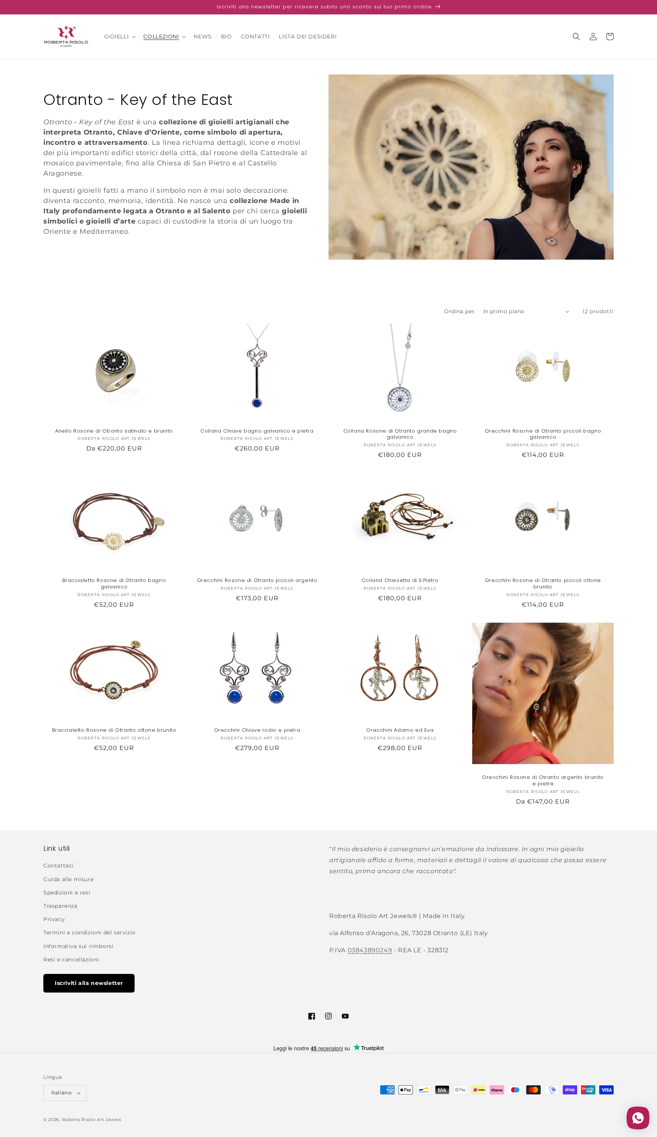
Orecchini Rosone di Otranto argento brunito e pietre (543, 780)
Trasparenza (60, 905)
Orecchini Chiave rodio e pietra (257, 730)
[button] (119, 36)
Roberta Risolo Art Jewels (92, 1119)
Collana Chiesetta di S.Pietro (400, 580)
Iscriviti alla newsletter (89, 983)
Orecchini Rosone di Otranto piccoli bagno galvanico (543, 434)
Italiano (61, 1092)
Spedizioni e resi (66, 892)
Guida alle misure (68, 879)
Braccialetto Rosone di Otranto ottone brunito (114, 730)
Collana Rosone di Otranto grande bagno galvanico (400, 434)
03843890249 (370, 950)
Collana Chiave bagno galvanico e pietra (256, 431)
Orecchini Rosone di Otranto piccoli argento (257, 580)
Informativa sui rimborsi (78, 946)
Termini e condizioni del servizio (89, 932)
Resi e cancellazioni (71, 959)
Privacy (54, 919)
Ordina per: (459, 311)
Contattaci (58, 865)
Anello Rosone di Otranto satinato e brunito (114, 431)
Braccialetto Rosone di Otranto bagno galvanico (114, 583)
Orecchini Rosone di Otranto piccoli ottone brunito (543, 583)
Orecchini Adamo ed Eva (399, 730)
